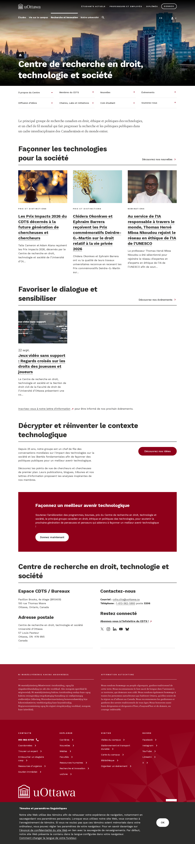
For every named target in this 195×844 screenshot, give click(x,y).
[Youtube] (121, 629)
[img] (29, 6)
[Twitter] (102, 629)
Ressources (30, 766)
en (161, 18)
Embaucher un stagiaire (31, 759)
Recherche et (72, 768)
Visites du (111, 739)
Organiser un (114, 766)
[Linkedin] (114, 629)
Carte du (110, 754)
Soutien (27, 771)
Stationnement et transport (115, 747)
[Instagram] (108, 629)
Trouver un (28, 751)
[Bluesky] (127, 629)
